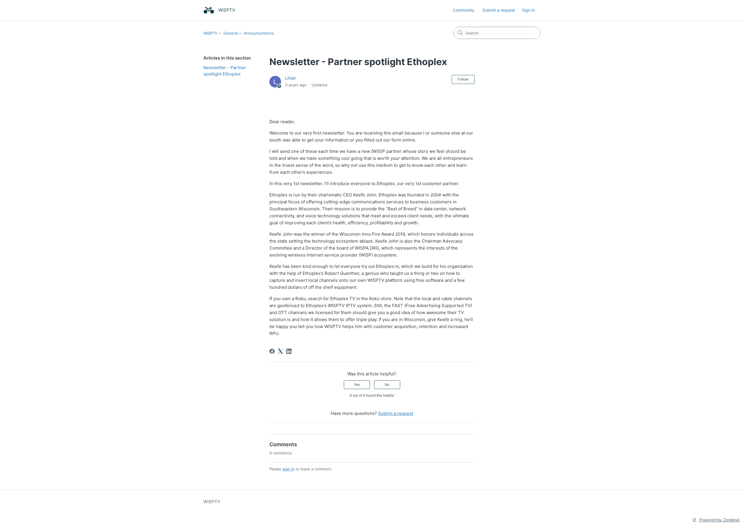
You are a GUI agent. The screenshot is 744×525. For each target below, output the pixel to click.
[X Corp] (280, 351)
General (230, 33)
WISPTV (210, 33)
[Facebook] (272, 351)
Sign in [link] (528, 10)
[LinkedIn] (288, 351)
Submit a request (498, 10)
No (387, 384)
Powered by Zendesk (719, 519)
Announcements (259, 33)
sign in (288, 469)
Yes (357, 384)
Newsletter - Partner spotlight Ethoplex (224, 71)
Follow (463, 79)
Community (463, 10)
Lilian (290, 78)
